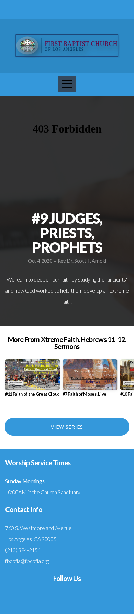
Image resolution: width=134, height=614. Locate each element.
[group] (32, 380)
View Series (67, 426)
